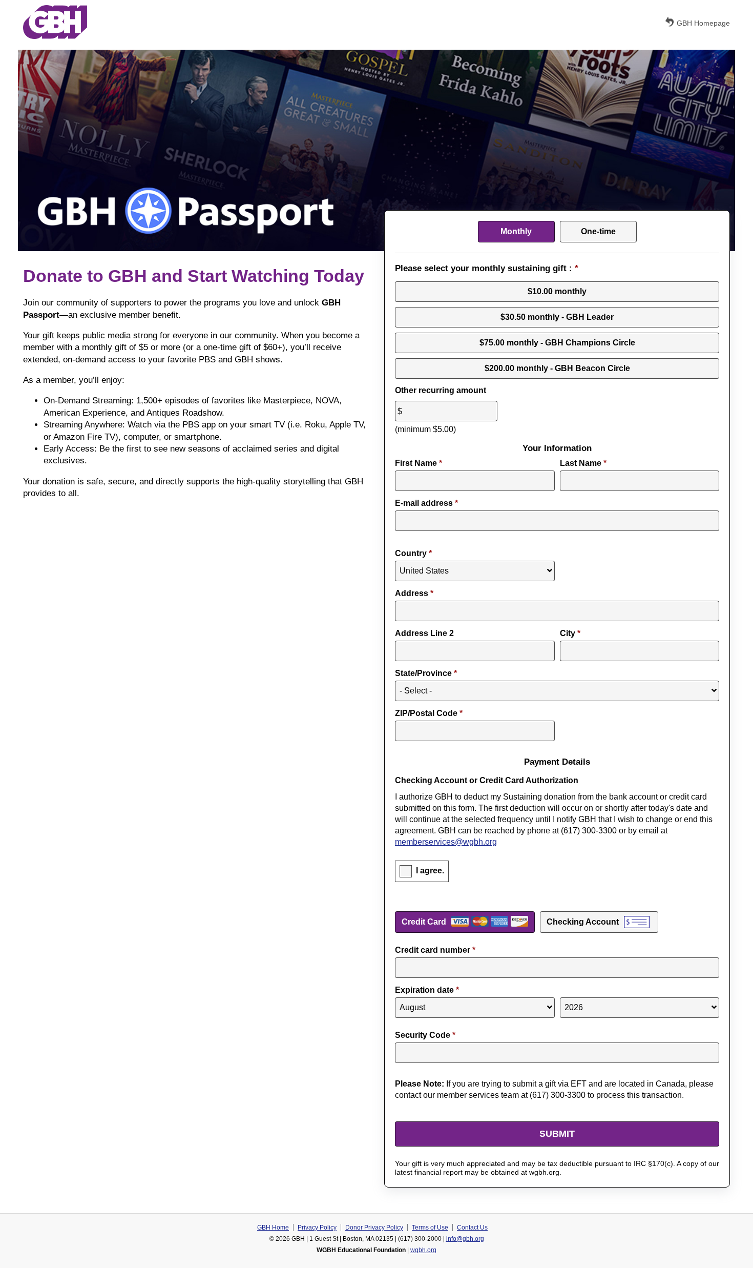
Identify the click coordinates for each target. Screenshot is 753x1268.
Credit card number (435, 950)
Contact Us (472, 1227)
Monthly (516, 231)
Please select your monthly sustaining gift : (486, 268)
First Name (418, 463)
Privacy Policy (317, 1227)
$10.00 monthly (557, 291)
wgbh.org (423, 1250)
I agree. (430, 870)
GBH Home (273, 1227)
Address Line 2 (424, 633)
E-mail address (426, 503)
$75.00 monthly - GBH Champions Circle (557, 342)
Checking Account (583, 921)
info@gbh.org (465, 1238)
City (570, 633)
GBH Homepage (703, 23)
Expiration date (427, 990)
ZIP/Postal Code (429, 713)
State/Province (426, 673)
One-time (598, 231)
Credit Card (424, 921)
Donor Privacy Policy (374, 1227)
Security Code (425, 1035)
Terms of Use (430, 1227)
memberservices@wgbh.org (446, 841)
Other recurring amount (440, 390)
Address (414, 593)
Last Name (583, 463)
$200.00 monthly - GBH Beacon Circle (557, 368)
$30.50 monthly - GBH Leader (557, 317)
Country (413, 553)
